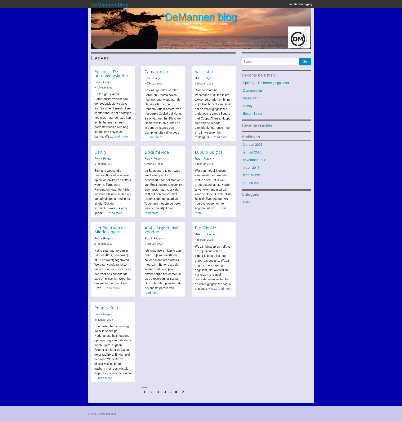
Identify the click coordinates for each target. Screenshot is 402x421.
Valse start (205, 71)
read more (121, 136)
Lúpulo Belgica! (209, 152)
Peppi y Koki (106, 308)
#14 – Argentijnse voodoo (161, 230)
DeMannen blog (110, 4)
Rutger (107, 82)
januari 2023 (252, 152)
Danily (100, 152)
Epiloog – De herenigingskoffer (111, 73)
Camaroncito (157, 71)
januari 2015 (252, 182)
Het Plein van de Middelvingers (110, 230)
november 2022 (254, 159)
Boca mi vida (157, 152)
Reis (97, 82)
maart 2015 (251, 167)
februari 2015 (253, 175)
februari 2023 (253, 144)
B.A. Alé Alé (205, 228)
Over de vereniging (299, 4)
